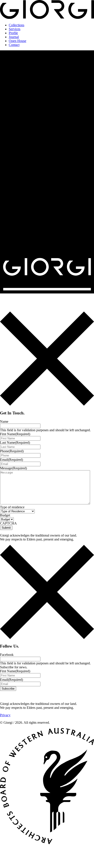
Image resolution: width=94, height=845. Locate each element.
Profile (13, 33)
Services (14, 29)
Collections (16, 25)
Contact (14, 45)
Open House (17, 41)
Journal (14, 37)
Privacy (5, 715)
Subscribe (8, 688)
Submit (6, 527)
